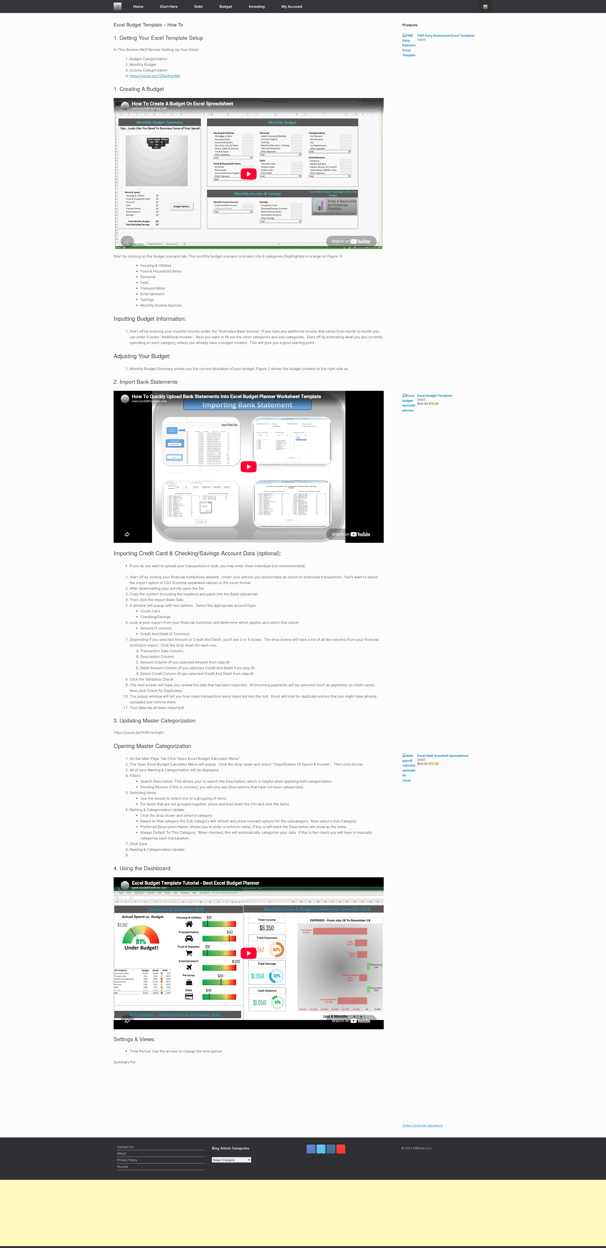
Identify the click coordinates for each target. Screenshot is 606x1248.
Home (138, 6)
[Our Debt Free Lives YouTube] (340, 1149)
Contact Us (125, 1147)
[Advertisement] (142, 1213)
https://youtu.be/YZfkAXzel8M (155, 76)
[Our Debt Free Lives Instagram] (330, 1149)
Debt (198, 6)
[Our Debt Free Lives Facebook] (311, 1149)
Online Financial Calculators (422, 1125)
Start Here (169, 6)
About (121, 1153)
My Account (291, 6)
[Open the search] (485, 6)
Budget (225, 6)
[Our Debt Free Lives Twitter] (320, 1149)
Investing (257, 6)
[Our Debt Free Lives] (117, 6)
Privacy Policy (127, 1160)
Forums (122, 1166)
